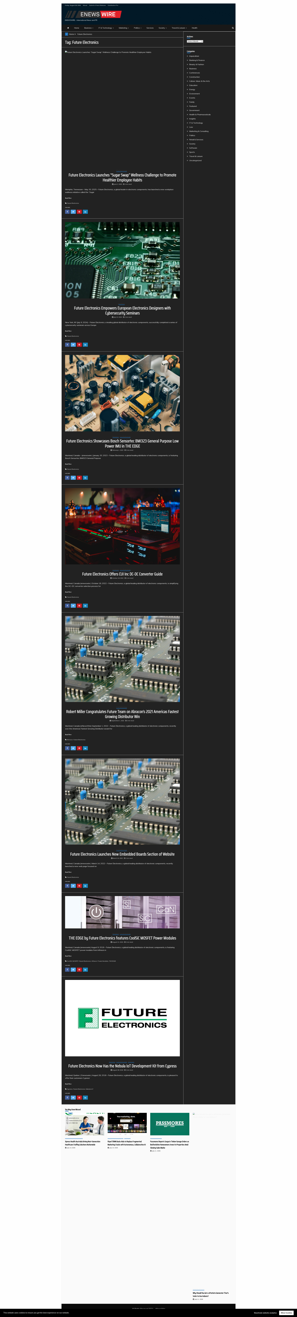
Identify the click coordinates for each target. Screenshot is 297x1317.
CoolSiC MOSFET (72, 961)
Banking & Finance (197, 60)
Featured (116, 569)
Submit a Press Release (97, 5)
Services (150, 28)
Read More (68, 198)
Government (194, 110)
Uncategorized (195, 160)
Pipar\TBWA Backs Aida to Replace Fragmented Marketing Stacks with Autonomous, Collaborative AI (127, 1143)
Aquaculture (194, 56)
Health (194, 28)
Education (193, 85)
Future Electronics (73, 203)
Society (162, 28)
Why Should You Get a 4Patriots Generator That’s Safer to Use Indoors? (211, 1294)
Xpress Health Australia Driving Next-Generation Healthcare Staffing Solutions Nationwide (82, 1143)
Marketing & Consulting (198, 131)
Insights (192, 119)
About (85, 5)
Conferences (194, 73)
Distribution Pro (113, 5)
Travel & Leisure (178, 28)
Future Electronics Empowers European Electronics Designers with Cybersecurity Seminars (122, 310)
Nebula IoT (89, 1089)
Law (191, 127)
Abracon (70, 740)
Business (88, 28)
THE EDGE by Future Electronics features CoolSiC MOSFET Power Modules (122, 938)
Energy (192, 89)
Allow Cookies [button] (286, 1313)
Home (76, 28)
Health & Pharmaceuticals (200, 114)
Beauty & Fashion (196, 64)
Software (131, 1061)
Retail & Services (196, 139)
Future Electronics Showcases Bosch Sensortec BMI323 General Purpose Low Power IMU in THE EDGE (122, 443)
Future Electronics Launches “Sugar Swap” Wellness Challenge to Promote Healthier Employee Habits (122, 177)
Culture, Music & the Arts (199, 81)
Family (192, 102)
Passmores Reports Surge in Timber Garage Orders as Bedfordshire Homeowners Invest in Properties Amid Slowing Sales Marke (169, 1144)
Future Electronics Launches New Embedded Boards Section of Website (122, 854)
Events (192, 98)
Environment (194, 93)
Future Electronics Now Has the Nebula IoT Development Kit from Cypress (122, 1066)
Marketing (123, 28)
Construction (194, 77)
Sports (192, 152)
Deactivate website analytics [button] (265, 1313)
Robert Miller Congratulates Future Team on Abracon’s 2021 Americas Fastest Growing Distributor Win (122, 714)
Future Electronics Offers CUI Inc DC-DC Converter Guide (122, 574)
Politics (137, 28)
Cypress (70, 1089)
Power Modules (103, 961)
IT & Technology (105, 28)
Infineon (94, 961)
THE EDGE (112, 961)
